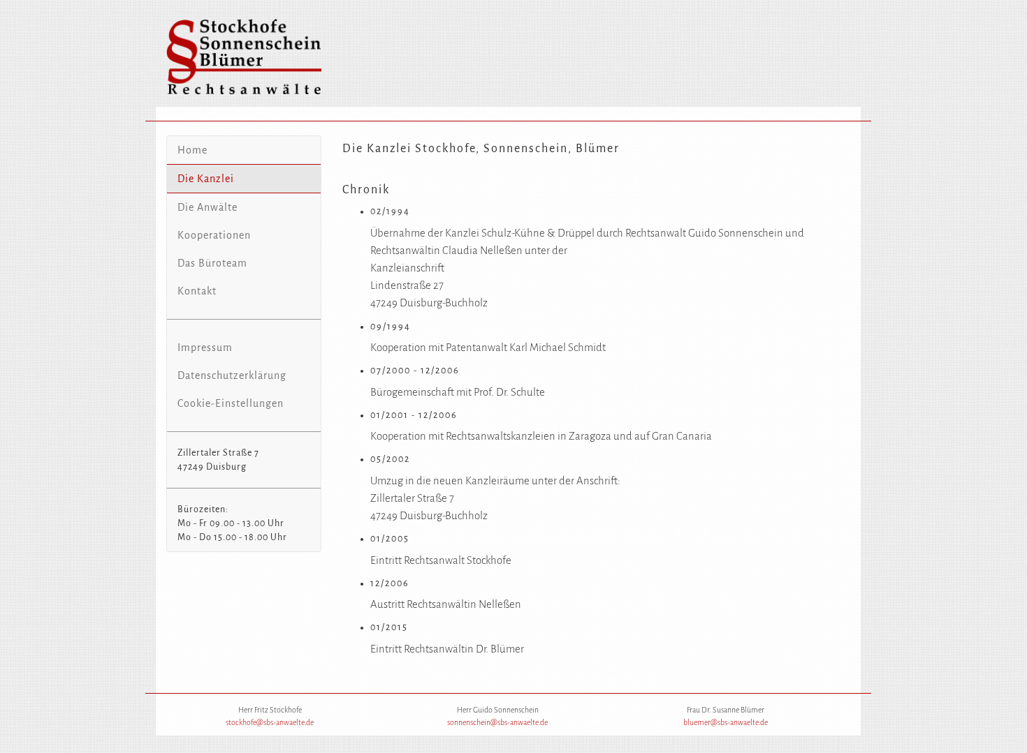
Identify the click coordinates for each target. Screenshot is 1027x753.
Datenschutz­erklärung (231, 375)
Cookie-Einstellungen (230, 403)
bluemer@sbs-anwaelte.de (725, 722)
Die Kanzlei (205, 178)
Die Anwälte (207, 207)
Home (192, 150)
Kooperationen (214, 235)
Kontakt (197, 291)
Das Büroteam (212, 263)
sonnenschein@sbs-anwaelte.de (497, 722)
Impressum (205, 347)
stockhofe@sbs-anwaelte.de (270, 722)
